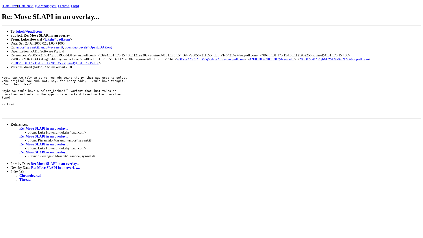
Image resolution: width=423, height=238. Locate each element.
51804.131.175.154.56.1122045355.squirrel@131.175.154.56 (56, 63)
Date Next (26, 6)
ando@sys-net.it (27, 47)
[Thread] (64, 6)
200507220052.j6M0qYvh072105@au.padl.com (211, 59)
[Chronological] (46, 6)
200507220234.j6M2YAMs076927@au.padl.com (334, 59)
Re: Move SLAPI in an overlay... (43, 128)
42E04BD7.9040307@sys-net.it (271, 59)
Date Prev (10, 6)
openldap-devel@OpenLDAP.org (88, 47)
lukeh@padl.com (29, 31)
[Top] (75, 6)
